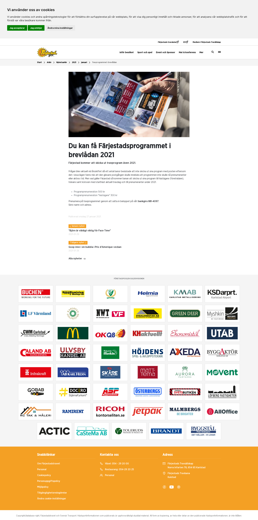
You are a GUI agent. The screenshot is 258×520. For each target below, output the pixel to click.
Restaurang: (119, 469)
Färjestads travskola (167, 42)
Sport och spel (144, 52)
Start (39, 62)
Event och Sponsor (165, 52)
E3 (184, 42)
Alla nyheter (75, 258)
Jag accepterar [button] (17, 28)
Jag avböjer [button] (36, 28)
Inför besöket (127, 52)
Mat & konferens (187, 52)
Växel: (116, 463)
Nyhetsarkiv (61, 62)
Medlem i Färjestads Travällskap (207, 42)
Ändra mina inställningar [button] (60, 28)
